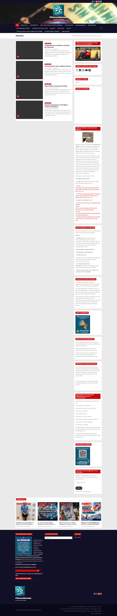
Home (73, 35)
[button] (101, 28)
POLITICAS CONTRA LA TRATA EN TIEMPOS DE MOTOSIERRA (29, 31)
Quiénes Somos (24, 25)
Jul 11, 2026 (85, 526)
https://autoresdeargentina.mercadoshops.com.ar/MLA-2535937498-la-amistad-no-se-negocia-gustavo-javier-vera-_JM (87, 195)
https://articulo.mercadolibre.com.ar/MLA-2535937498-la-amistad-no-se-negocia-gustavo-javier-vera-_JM (87, 189)
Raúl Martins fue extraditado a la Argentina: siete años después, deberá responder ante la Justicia (25, 524)
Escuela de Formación (64, 609)
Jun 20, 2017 (49, 68)
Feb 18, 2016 (48, 108)
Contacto (69, 28)
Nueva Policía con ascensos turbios (56, 86)
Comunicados (19, 503)
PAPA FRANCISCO (34, 25)
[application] (87, 54)
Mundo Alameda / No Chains (23, 28)
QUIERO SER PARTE (66, 31)
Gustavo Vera (61, 28)
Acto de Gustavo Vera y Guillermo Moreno (58, 66)
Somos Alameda (48, 43)
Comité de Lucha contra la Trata (40, 28)
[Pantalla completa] (99, 59)
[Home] (17, 25)
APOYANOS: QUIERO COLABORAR (52, 31)
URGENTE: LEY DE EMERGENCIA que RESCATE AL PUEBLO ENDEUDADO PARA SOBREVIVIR (90, 524)
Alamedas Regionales (81, 25)
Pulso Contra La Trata (43, 503)
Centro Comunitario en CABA (91, 606)
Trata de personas (69, 25)
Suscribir (79, 488)
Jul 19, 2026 (63, 526)
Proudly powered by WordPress (21, 610)
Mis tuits (77, 82)
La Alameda (55, 49)
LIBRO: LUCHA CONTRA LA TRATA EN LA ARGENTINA (51, 25)
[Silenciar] (97, 59)
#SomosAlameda (58, 17)
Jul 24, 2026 (42, 526)
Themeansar (38, 610)
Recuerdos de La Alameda (96, 613)
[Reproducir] (77, 59)
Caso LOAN (62, 503)
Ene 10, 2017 (48, 88)
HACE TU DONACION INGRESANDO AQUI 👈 (27, 570)
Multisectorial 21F (92, 25)
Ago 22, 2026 (20, 526)
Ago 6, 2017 (48, 49)
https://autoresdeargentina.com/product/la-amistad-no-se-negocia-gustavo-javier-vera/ (87, 218)
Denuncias (52, 28)
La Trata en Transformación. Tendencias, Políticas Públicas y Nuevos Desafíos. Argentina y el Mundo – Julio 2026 (46, 525)
